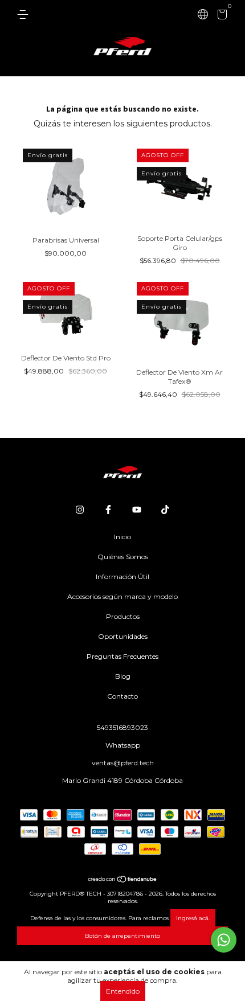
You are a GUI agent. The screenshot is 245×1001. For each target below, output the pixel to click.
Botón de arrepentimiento (122, 936)
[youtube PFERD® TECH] (136, 509)
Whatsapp (122, 745)
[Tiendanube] (122, 880)
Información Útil (122, 576)
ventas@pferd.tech (123, 762)
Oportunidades (123, 636)
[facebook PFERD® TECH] (108, 509)
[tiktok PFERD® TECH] (165, 509)
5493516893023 (122, 727)
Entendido (123, 991)
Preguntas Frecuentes (122, 656)
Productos (123, 616)
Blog (122, 676)
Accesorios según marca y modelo (122, 596)
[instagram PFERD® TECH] (79, 509)
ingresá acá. (193, 918)
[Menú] (24, 14)
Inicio (122, 536)
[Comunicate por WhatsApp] (223, 940)
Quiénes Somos (122, 556)
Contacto (122, 696)
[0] (220, 16)
